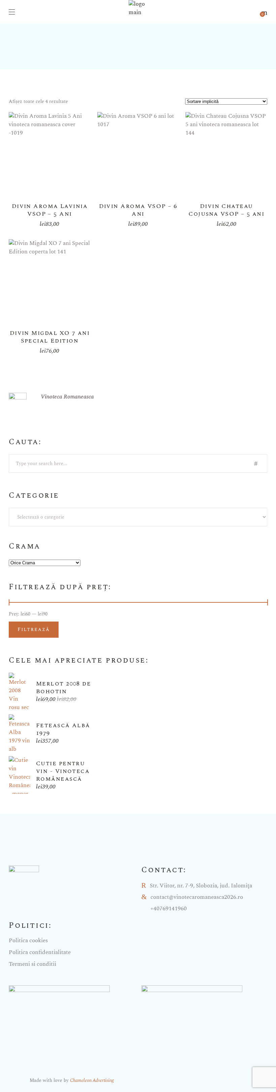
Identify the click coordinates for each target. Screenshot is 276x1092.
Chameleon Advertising (92, 1080)
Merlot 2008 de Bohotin (63, 687)
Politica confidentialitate (40, 952)
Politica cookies (28, 940)
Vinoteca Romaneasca (67, 396)
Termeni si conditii (32, 964)
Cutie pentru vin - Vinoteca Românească (63, 771)
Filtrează (34, 629)
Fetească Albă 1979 (63, 729)
